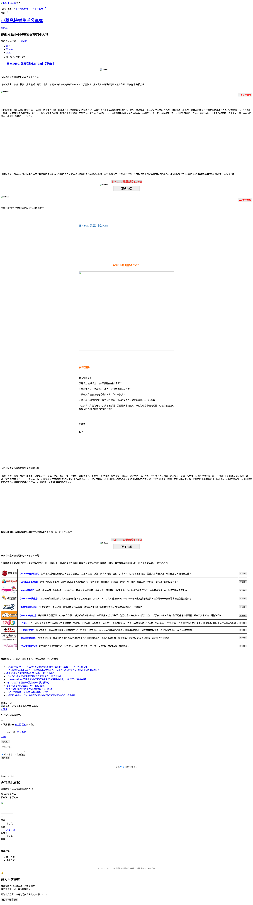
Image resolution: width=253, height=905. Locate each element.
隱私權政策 (141, 868)
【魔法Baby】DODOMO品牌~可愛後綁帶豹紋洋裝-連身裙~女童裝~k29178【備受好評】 (47, 667)
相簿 (8, 46)
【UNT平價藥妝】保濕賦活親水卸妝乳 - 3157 (27, 692)
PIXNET (107, 868)
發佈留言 (5, 758)
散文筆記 (21, 732)
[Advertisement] (104, 140)
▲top (3, 736)
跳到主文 (5, 28)
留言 (24, 724)
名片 (8, 52)
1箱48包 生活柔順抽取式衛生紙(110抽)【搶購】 (28, 682)
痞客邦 (18, 724)
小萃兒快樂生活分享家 (22, 20)
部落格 (9, 49)
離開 (15, 900)
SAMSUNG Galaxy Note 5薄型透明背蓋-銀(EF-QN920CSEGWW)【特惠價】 (41, 695)
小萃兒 (4, 709)
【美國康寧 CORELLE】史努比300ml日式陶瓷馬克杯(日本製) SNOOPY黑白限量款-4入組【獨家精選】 (54, 670)
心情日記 (22, 41)
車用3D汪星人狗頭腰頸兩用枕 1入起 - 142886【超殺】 (31, 673)
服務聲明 (151, 868)
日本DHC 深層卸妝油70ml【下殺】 (31, 63)
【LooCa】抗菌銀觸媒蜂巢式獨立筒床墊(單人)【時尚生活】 (34, 676)
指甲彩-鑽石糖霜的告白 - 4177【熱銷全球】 (26, 686)
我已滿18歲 (6, 900)
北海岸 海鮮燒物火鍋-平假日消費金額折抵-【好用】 (30, 689)
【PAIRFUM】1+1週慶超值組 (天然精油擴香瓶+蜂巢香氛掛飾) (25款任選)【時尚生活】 (46, 679)
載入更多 (5, 742)
